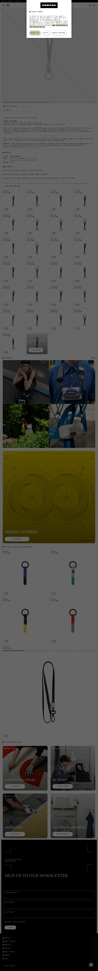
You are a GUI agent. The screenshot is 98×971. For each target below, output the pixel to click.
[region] (49, 19)
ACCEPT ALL (35, 33)
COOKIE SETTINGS (58, 33)
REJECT (45, 33)
